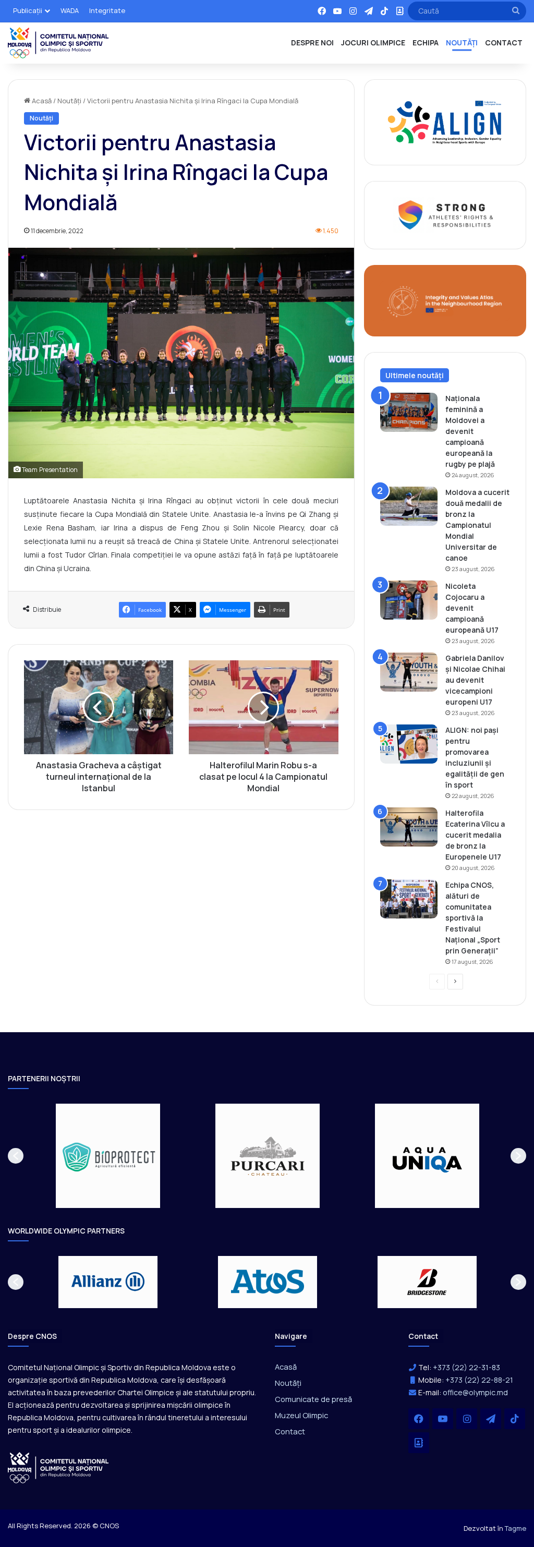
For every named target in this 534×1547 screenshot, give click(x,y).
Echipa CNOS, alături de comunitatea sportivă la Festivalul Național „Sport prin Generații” (472, 918)
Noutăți (69, 100)
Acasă (41, 100)
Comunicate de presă (313, 1399)
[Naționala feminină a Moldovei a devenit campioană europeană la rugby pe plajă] (409, 412)
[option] (208, 1156)
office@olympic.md (475, 1392)
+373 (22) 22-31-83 (466, 1367)
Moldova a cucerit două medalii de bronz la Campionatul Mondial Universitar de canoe (477, 525)
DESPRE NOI (312, 42)
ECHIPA (425, 42)
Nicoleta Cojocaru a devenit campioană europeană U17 (472, 608)
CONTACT (504, 42)
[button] (15, 1156)
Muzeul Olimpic (301, 1415)
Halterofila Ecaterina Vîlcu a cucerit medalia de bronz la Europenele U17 (475, 835)
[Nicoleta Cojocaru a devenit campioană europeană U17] (409, 600)
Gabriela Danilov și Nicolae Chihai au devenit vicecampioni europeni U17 (475, 680)
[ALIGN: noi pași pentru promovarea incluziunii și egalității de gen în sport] (409, 744)
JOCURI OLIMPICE (373, 42)
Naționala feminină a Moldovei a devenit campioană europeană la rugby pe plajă (470, 431)
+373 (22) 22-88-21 (479, 1380)
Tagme (515, 1528)
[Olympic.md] (58, 42)
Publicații (27, 10)
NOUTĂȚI (462, 42)
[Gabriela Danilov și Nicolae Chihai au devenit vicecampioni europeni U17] (409, 672)
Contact (290, 1431)
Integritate (107, 10)
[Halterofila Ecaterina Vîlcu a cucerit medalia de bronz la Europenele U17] (409, 827)
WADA (69, 10)
